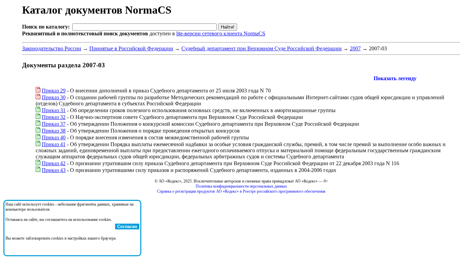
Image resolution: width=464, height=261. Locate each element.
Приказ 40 (54, 137)
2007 (355, 48)
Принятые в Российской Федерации (131, 48)
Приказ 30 (54, 97)
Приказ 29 (54, 90)
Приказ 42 (54, 163)
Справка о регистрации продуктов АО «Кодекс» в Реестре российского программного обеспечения (241, 191)
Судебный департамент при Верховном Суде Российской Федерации (261, 48)
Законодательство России (51, 48)
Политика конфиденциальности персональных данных (241, 186)
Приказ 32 (54, 117)
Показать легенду (395, 78)
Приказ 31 (54, 110)
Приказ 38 (54, 131)
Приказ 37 (54, 124)
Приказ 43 (54, 170)
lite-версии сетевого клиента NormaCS (220, 33)
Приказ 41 (54, 144)
